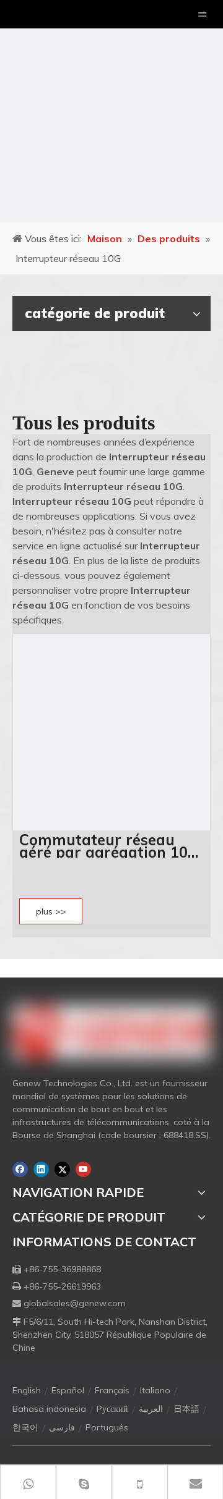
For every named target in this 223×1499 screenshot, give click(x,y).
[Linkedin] (41, 1169)
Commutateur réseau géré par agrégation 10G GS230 (109, 846)
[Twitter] (62, 1169)
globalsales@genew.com (75, 1303)
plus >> (51, 911)
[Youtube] (83, 1169)
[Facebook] (20, 1169)
